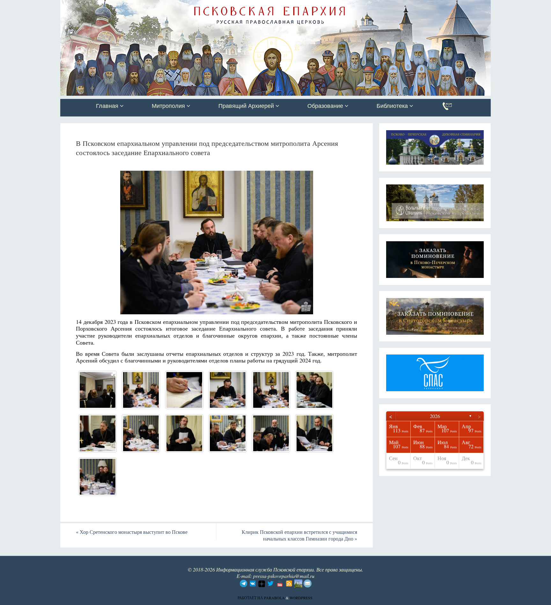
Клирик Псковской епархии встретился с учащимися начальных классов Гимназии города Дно (299, 535)
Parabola (274, 597)
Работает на (251, 597)
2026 (435, 416)
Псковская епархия (150, 5)
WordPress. (301, 597)
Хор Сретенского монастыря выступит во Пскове (131, 531)
